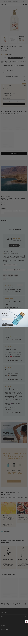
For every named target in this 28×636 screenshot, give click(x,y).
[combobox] (26, 621)
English (26, 621)
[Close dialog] (27, 309)
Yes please (7, 325)
